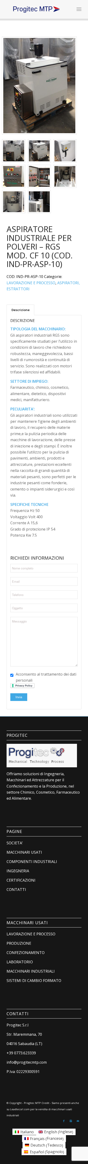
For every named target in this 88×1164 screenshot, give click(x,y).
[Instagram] (70, 1120)
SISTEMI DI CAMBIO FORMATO (34, 980)
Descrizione (20, 310)
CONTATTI (16, 889)
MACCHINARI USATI (24, 852)
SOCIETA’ (15, 843)
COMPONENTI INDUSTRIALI (32, 861)
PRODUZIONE (19, 943)
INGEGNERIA (18, 870)
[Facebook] (63, 1120)
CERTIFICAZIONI (21, 880)
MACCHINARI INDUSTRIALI (31, 971)
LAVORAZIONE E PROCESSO (31, 282)
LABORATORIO (20, 961)
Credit (45, 1103)
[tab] (20, 310)
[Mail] (77, 1120)
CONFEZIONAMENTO (26, 952)
